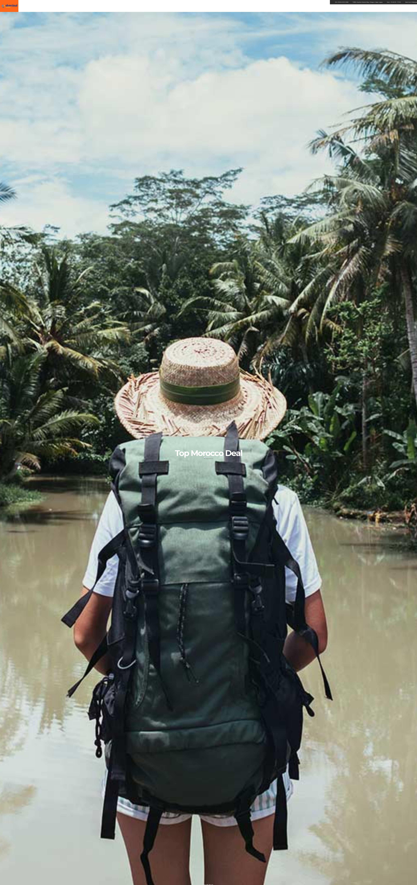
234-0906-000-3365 (341, 2)
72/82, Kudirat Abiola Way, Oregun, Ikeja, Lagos (367, 2)
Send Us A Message (411, 2)
